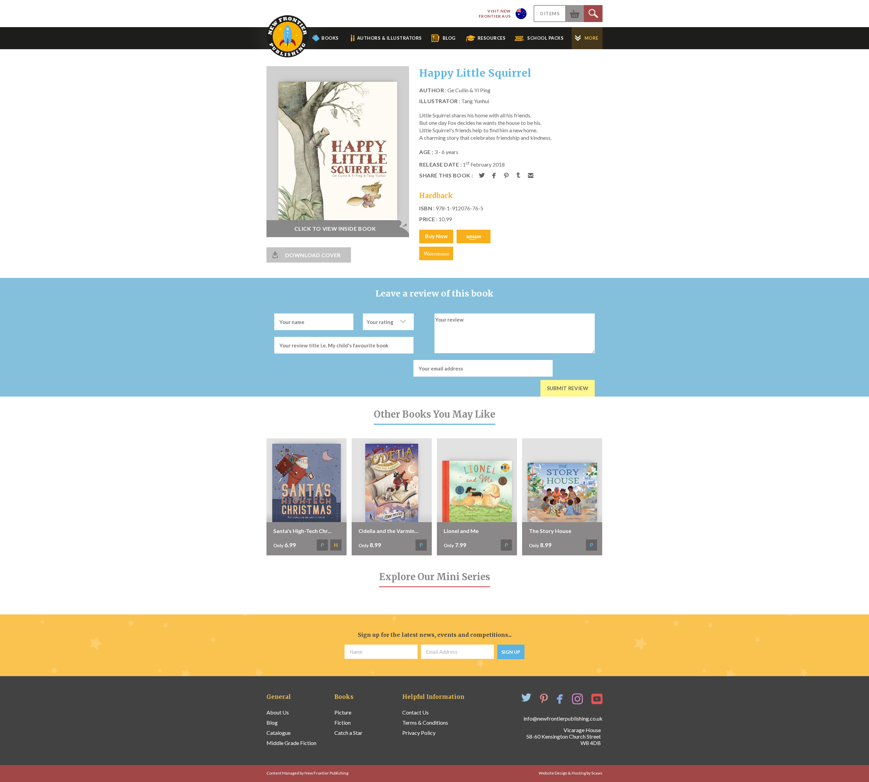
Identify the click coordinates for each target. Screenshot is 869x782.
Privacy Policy (419, 732)
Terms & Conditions (425, 722)
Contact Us (415, 712)
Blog (272, 722)
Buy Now (436, 236)
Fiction (342, 722)
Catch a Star (348, 732)
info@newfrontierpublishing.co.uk (563, 718)
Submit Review (568, 388)
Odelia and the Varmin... (388, 531)
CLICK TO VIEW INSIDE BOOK (335, 228)
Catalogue (278, 732)
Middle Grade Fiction (291, 743)
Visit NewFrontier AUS (495, 13)
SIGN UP (510, 652)
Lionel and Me (461, 531)
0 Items (550, 13)
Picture (342, 712)
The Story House (550, 531)
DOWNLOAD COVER (313, 255)
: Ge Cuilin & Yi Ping (455, 90)
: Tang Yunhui (454, 101)
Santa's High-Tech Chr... (302, 531)
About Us (277, 712)
